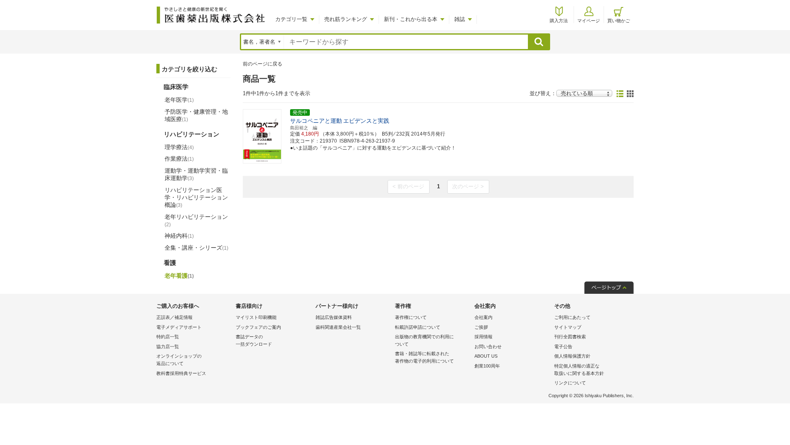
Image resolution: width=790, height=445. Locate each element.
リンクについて (570, 382)
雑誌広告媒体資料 (334, 317)
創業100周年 (487, 365)
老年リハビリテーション (196, 220)
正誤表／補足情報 (174, 317)
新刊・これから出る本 (410, 19)
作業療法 (179, 158)
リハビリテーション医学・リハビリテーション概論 (196, 197)
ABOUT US (485, 356)
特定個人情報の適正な (579, 369)
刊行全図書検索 (570, 336)
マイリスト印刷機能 (256, 317)
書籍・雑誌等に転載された (424, 357)
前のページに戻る (262, 64)
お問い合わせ (488, 346)
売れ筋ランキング (345, 19)
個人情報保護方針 (572, 356)
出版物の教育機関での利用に (424, 340)
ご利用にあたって (572, 317)
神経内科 (179, 235)
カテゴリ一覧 (291, 19)
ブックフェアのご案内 (258, 327)
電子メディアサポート (179, 327)
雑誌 (459, 19)
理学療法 (179, 147)
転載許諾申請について (417, 327)
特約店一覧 (167, 336)
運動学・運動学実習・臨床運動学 (196, 174)
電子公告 (563, 346)
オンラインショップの (179, 360)
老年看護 (179, 275)
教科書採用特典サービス (181, 373)
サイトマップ (567, 327)
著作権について (411, 317)
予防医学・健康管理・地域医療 (196, 115)
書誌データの (254, 340)
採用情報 (483, 336)
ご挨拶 (481, 327)
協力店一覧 (167, 346)
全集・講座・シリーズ (196, 247)
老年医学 (179, 99)
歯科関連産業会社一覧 (338, 327)
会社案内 (483, 317)
